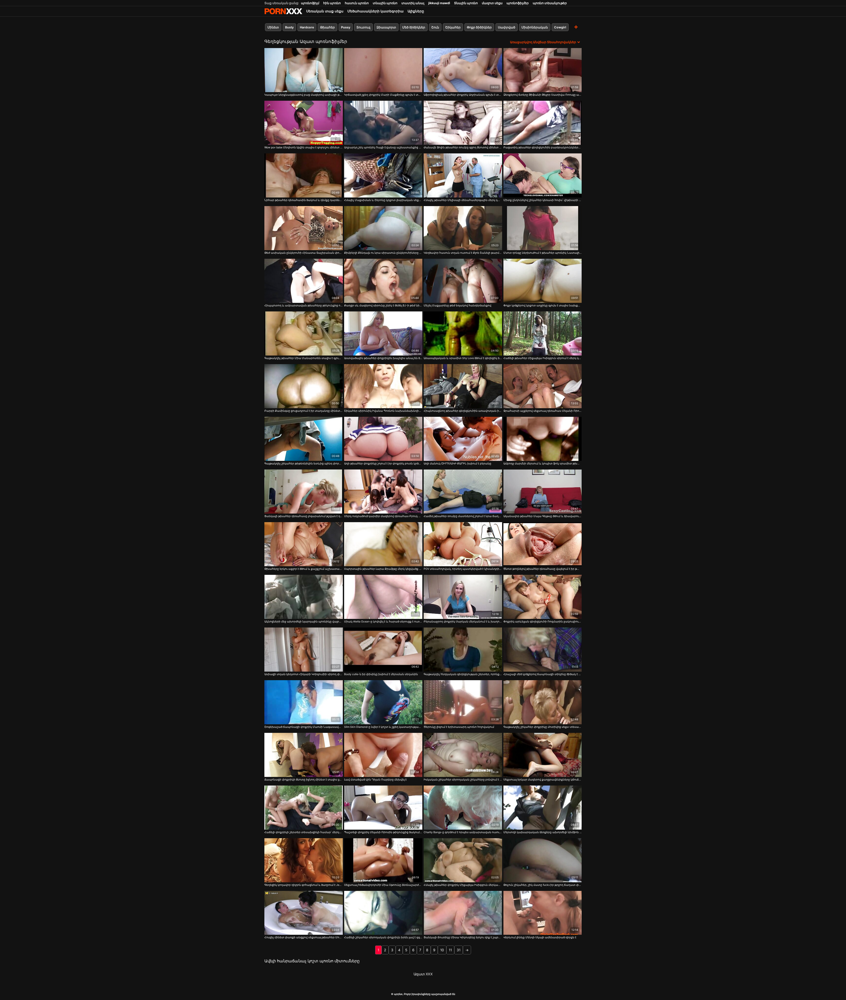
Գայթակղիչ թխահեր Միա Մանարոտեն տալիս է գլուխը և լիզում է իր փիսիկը (303, 358)
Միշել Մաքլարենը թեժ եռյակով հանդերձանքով (457, 305)
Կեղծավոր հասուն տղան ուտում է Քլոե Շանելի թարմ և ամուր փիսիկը (463, 252)
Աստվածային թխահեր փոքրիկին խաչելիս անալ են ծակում (383, 358)
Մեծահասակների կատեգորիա (375, 11)
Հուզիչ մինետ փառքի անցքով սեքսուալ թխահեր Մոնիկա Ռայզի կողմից (303, 937)
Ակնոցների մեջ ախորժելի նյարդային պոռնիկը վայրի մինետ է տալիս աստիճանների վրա (303, 621)
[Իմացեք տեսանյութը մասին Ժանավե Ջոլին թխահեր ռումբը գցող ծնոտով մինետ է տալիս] (463, 123)
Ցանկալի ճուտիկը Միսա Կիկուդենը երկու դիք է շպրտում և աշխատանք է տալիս (463, 937)
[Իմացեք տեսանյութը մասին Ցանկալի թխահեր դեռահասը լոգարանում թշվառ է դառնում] (303, 491)
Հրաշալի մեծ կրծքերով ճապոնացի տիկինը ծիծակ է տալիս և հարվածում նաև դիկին (542, 674)
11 (450, 950)
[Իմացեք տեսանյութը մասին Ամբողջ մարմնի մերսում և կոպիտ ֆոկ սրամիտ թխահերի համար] (542, 439)
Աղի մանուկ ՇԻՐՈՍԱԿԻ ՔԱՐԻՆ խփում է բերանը (457, 463)
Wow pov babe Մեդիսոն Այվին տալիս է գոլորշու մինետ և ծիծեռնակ (303, 147)
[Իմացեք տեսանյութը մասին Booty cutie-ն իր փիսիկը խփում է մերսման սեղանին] (383, 650)
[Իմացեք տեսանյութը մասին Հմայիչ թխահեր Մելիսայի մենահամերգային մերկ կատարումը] (463, 175)
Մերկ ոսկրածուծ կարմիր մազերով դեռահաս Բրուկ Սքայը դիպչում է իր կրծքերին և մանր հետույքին (383, 516)
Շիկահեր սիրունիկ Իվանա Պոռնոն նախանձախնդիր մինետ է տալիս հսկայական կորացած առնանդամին (383, 410)
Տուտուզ (363, 27)
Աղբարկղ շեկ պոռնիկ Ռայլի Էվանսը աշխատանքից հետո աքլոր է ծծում (383, 147)
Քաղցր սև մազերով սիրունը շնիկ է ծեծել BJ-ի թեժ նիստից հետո (383, 305)
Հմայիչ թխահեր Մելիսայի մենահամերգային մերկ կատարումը (463, 200)
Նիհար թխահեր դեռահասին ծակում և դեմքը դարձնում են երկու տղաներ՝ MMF (303, 200)
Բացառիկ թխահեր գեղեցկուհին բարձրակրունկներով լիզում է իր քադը (542, 147)
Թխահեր (327, 27)
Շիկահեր (453, 27)
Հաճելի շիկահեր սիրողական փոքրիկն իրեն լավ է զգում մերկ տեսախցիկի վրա (383, 937)
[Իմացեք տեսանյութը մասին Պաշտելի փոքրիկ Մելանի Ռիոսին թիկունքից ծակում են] (383, 808)
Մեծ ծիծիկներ (413, 27)
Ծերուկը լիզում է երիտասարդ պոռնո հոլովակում (459, 726)
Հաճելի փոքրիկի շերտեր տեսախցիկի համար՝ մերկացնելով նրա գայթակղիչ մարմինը (303, 832)
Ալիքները (416, 11)
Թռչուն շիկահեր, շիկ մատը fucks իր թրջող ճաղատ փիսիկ (542, 884)
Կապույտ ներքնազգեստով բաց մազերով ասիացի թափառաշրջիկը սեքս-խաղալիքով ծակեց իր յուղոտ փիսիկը (303, 94)
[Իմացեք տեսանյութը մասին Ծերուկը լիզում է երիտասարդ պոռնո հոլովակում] (463, 702)
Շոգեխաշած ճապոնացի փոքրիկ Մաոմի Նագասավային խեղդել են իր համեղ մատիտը (303, 726)
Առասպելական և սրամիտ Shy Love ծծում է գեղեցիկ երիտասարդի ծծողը (463, 358)
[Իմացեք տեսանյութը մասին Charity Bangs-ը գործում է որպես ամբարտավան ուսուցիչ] (463, 808)
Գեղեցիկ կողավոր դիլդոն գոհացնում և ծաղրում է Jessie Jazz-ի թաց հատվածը (303, 884)
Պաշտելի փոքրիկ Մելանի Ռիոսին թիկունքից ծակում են (383, 832)
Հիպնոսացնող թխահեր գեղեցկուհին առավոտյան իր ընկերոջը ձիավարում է (463, 410)
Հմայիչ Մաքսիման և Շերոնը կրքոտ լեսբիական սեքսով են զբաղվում (383, 200)
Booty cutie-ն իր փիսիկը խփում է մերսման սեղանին (381, 674)
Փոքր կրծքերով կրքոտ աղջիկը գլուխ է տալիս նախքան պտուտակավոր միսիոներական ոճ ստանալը (542, 305)
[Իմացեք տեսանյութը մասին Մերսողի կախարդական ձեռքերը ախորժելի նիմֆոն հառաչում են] (542, 808)
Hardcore (307, 27)
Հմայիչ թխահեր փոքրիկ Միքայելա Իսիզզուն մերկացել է (463, 884)
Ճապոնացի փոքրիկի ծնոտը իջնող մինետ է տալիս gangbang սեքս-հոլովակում (303, 779)
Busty (289, 27)
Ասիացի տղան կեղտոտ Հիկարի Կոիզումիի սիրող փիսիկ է (303, 674)
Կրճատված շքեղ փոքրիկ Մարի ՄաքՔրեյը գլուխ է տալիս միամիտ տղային (383, 94)
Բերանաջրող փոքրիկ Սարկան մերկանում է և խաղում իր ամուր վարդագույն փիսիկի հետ (463, 621)
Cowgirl (560, 27)
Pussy (345, 27)
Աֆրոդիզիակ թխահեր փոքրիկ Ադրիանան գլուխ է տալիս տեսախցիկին (463, 94)
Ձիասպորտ (386, 27)
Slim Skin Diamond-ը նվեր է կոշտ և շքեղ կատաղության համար (383, 726)
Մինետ (273, 27)
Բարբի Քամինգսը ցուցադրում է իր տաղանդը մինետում (303, 410)
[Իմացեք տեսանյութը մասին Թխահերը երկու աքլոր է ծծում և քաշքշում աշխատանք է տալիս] (303, 544)
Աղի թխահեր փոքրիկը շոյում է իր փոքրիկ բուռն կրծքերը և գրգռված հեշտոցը (383, 463)
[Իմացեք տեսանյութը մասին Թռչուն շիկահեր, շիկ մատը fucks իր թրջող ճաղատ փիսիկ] (542, 860)
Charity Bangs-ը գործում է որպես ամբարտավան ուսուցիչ (463, 832)
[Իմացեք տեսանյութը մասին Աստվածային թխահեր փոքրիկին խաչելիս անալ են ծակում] (383, 333)
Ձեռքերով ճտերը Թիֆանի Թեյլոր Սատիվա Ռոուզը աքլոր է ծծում (542, 94)
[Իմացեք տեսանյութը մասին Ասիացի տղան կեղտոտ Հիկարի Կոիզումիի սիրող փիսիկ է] (303, 650)
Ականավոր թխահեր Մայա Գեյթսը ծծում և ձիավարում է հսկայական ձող (542, 516)
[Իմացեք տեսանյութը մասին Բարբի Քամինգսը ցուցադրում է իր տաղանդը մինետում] (303, 386)
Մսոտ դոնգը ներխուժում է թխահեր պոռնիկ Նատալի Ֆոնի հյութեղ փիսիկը (542, 252)
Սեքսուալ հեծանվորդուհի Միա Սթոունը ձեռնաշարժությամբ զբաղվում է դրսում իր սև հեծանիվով (383, 884)
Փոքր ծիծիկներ (479, 27)
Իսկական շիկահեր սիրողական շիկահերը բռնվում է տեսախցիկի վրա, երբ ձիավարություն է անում (463, 779)
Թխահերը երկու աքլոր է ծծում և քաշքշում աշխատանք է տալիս (303, 568)
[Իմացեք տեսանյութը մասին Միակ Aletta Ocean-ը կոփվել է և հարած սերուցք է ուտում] (383, 597)
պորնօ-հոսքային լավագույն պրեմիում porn (283, 11)
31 (458, 950)
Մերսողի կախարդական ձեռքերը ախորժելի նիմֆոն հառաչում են (542, 832)
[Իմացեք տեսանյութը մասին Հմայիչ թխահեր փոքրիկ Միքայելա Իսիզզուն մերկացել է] (463, 860)
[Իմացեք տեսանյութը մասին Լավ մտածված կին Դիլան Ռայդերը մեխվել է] (383, 755)
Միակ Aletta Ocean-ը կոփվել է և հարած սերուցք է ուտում (383, 621)
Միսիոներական (534, 27)
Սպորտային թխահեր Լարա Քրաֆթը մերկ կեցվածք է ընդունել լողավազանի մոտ (383, 568)
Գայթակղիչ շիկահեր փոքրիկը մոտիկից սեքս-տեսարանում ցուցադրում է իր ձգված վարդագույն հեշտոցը (542, 726)
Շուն (435, 27)
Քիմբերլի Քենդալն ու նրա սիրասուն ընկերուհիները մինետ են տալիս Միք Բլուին (383, 252)
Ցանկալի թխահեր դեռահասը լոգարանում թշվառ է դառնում (303, 516)
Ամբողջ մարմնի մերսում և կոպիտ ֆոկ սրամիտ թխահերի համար (542, 463)
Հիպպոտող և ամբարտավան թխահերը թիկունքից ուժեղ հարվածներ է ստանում (303, 305)
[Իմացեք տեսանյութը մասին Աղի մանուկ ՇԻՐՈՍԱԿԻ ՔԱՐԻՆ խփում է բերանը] (463, 439)
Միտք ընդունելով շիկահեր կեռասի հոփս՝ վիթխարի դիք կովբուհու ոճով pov (542, 200)
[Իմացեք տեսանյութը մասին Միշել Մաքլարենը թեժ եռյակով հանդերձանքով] (463, 281)
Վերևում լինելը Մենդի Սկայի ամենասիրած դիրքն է (539, 937)
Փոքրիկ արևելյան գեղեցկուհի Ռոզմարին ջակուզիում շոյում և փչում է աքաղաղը (542, 621)
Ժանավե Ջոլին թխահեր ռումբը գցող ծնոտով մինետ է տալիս (463, 147)
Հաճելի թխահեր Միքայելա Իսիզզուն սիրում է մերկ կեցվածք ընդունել (542, 358)
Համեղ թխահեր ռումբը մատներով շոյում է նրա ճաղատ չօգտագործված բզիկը (463, 516)
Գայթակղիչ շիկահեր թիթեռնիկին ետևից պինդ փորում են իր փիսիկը (303, 463)
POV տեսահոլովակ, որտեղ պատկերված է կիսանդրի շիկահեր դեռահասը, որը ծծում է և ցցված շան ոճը (463, 568)
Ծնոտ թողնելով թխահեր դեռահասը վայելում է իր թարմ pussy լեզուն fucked (542, 568)
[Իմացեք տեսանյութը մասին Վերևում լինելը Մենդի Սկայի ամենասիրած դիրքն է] (542, 913)
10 (442, 950)
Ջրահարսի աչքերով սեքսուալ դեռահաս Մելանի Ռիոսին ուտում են (542, 410)
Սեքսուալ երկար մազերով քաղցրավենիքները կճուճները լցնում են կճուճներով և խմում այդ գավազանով (542, 779)
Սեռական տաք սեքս (324, 11)
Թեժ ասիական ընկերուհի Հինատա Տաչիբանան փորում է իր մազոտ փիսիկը (303, 252)
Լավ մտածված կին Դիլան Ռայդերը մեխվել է (375, 779)
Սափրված (506, 27)
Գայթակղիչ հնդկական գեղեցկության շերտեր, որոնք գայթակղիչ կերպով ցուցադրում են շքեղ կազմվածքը (463, 674)
